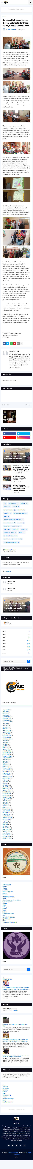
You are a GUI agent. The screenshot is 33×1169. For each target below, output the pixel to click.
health (6, 516)
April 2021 (5, 805)
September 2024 (7, 739)
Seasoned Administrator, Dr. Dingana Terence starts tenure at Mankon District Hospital (16, 456)
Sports (19, 539)
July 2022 (5, 780)
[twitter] (23, 433)
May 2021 (5, 804)
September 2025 (7, 722)
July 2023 (5, 759)
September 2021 (7, 797)
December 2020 (7, 812)
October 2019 (6, 836)
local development (9, 523)
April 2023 (5, 764)
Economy (5, 1090)
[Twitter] (7, 343)
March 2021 (6, 807)
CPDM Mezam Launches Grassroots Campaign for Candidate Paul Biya (19, 478)
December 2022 (7, 771)
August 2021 (6, 799)
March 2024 (6, 747)
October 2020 (6, 816)
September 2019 (7, 838)
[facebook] (9, 433)
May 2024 (5, 744)
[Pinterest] (14, 343)
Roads (21, 532)
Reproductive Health (10, 532)
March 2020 (6, 828)
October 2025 (6, 720)
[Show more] (21, 343)
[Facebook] (4, 343)
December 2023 (7, 751)
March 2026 (6, 715)
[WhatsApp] (11, 343)
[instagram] (23, 437)
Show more (9, 583)
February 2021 (7, 809)
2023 (16, 640)
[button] (2, 2)
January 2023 (6, 769)
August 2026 (6, 710)
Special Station (9, 539)
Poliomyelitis (16, 526)
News (7, 526)
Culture (21, 510)
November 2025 (7, 718)
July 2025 (5, 723)
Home (4, 17)
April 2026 (5, 713)
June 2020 (5, 822)
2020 (16, 650)
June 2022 (5, 781)
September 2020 (7, 817)
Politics (7, 529)
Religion (24, 529)
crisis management (10, 510)
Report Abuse (7, 571)
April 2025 (5, 727)
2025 (16, 634)
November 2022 (7, 773)
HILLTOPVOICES (7, 979)
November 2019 (7, 834)
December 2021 (7, 792)
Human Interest (7, 1095)
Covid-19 (16, 506)
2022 (16, 643)
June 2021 (5, 802)
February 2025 (7, 730)
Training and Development (11, 542)
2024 (16, 637)
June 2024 (5, 742)
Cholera (7, 506)
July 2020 (5, 821)
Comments (8, 624)
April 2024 (5, 746)
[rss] (24, 1145)
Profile (15, 529)
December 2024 (7, 734)
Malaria (21, 523)
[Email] (18, 343)
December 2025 (7, 716)
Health (4, 1093)
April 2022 (5, 785)
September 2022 (7, 776)
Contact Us (6, 1088)
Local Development (8, 1102)
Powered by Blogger (9, 550)
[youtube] (9, 437)
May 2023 (5, 763)
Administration (13, 503)
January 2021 (6, 810)
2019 (16, 653)
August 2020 (6, 819)
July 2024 (5, 740)
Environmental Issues (20, 513)
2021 (16, 646)
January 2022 (6, 790)
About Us (5, 1086)
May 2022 (5, 783)
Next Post (28, 405)
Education (7, 513)
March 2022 (6, 787)
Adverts (24, 503)
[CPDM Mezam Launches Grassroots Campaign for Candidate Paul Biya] (7, 478)
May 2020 (5, 824)
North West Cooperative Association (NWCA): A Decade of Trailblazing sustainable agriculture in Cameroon (21, 488)
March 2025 (6, 728)
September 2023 (7, 756)
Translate (15, 1010)
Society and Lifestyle (8, 1098)
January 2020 (6, 831)
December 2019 (7, 833)
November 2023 (7, 752)
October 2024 (6, 737)
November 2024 (7, 735)
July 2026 (5, 711)
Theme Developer (13, 1152)
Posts (7, 622)
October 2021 (6, 795)
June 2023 (5, 761)
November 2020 (7, 814)
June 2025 (5, 725)
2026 (16, 631)
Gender (5, 1097)
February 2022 (7, 788)
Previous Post (5, 405)
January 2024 (6, 749)
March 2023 (6, 766)
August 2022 (6, 778)
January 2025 (6, 732)
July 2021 (5, 800)
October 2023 (6, 754)
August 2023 (6, 757)
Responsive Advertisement (16, 9)
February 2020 (7, 829)
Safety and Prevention (10, 535)
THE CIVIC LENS (14, 351)
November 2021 (7, 793)
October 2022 (6, 775)
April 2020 (5, 826)
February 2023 (7, 768)
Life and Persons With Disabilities (13, 519)
